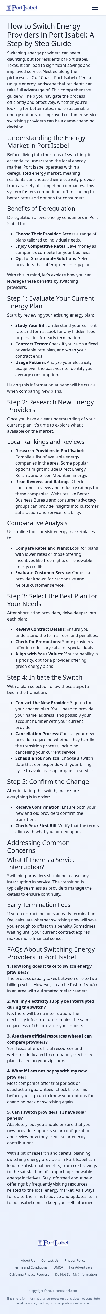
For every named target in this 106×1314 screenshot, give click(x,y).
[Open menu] (95, 8)
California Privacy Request (29, 1274)
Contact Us (49, 1260)
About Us (28, 1260)
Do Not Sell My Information (76, 1274)
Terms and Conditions (30, 1267)
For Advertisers (80, 1267)
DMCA (58, 1267)
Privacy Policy (75, 1260)
